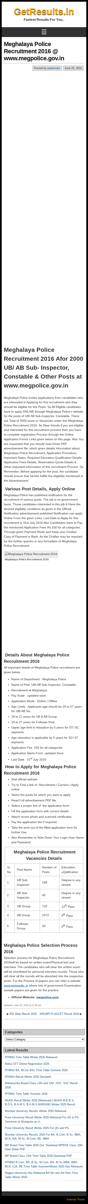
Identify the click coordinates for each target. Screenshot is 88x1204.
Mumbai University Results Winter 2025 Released (35, 1111)
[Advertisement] (44, 116)
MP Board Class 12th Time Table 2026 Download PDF (38, 1155)
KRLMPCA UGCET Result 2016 (59, 1013)
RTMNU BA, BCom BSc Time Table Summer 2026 (36, 1070)
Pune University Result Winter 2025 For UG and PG (37, 1128)
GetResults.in (44, 11)
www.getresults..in (16, 985)
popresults (53, 68)
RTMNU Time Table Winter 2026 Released (31, 1057)
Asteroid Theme (76, 1199)
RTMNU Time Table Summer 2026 (26, 1093)
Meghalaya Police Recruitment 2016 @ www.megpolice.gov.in (34, 51)
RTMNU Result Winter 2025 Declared (28, 1076)
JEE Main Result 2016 (23, 1013)
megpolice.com (47, 997)
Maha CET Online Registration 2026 (27, 1063)
